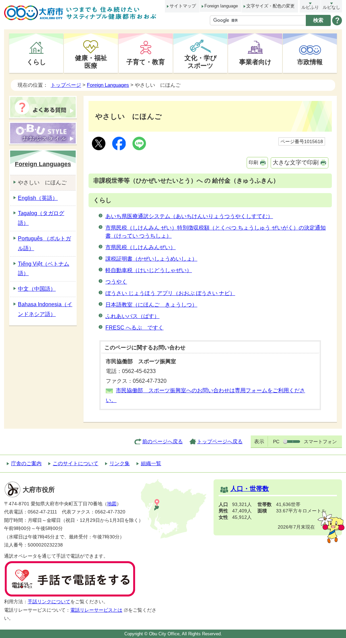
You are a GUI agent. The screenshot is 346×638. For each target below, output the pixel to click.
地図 (112, 503)
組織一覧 (151, 463)
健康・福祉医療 (91, 61)
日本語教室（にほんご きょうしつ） (151, 305)
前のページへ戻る (162, 441)
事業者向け (255, 61)
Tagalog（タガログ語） (41, 218)
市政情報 (310, 61)
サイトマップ (183, 5)
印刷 (253, 162)
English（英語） (38, 198)
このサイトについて (75, 463)
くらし (36, 61)
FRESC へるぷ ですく (134, 327)
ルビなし (331, 7)
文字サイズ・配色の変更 (270, 5)
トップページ (66, 85)
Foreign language (221, 5)
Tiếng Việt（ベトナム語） (43, 268)
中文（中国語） (37, 289)
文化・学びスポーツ (200, 61)
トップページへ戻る (220, 441)
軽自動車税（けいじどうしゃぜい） (148, 270)
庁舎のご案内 (26, 463)
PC (276, 441)
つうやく (116, 282)
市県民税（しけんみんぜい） (140, 247)
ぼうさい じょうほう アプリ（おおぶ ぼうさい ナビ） (170, 293)
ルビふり (310, 7)
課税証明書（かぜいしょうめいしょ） (151, 259)
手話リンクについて (49, 601)
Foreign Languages (108, 85)
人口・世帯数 (249, 488)
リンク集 (119, 463)
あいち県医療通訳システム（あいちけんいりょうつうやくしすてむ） (189, 216)
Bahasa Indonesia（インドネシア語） (45, 309)
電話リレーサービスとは (96, 610)
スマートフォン (320, 441)
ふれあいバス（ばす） (132, 316)
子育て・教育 (145, 61)
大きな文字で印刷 (296, 162)
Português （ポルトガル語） (44, 243)
